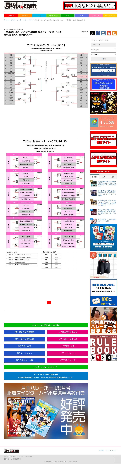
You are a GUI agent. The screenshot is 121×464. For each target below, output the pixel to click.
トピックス (95, 15)
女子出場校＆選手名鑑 (67, 339)
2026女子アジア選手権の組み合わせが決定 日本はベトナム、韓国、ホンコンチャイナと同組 (107, 212)
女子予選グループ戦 (67, 360)
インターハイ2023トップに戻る (46, 325)
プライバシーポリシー (111, 450)
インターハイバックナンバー (46, 367)
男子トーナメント (24, 353)
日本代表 (11, 15)
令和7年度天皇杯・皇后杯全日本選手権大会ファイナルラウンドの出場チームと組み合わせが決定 (107, 184)
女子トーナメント (67, 353)
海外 (81, 15)
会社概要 (101, 450)
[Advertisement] (46, 122)
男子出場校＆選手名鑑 (24, 339)
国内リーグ (25, 15)
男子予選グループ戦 (24, 360)
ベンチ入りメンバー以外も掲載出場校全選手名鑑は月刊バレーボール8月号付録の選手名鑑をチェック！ (46, 375)
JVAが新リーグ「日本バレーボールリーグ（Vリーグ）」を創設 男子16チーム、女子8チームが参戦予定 (107, 203)
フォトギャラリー (109, 15)
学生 (67, 15)
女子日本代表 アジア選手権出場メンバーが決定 (107, 220)
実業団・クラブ (53, 15)
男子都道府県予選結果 (24, 332)
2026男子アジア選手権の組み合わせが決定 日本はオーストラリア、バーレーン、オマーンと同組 (107, 193)
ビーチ (39, 15)
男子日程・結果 (24, 346)
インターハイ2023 (27, 20)
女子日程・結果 (67, 346)
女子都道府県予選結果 (67, 332)
